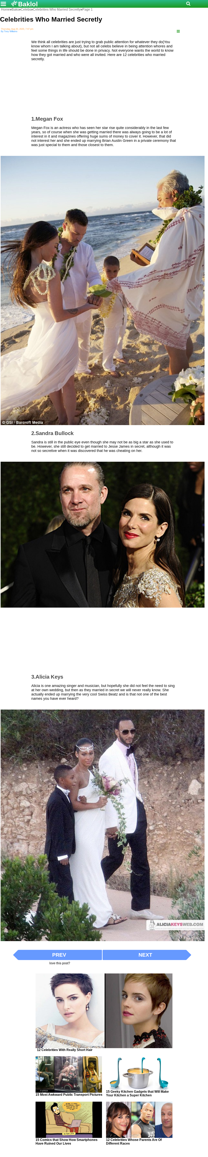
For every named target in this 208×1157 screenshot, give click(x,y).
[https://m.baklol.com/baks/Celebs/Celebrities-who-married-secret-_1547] (178, 31)
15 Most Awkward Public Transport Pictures (69, 1094)
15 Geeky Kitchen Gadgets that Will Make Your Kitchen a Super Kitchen (137, 1093)
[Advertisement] (104, 86)
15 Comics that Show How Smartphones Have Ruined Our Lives (67, 1141)
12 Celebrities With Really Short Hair (64, 1050)
